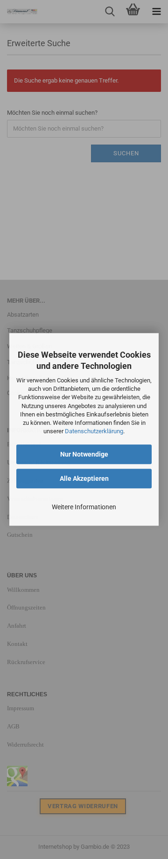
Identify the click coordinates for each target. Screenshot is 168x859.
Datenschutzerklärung (94, 431)
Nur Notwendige (84, 454)
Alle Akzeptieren (84, 479)
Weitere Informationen (84, 507)
